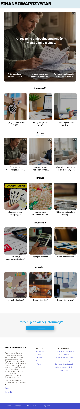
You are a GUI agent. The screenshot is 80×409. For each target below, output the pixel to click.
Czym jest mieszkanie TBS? (15, 123)
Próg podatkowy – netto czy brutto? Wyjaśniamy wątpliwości (16, 75)
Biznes (40, 133)
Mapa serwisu (32, 406)
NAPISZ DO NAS (40, 328)
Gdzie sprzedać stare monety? (65, 213)
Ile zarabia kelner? (40, 300)
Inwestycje (40, 222)
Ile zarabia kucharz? (15, 300)
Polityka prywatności (14, 406)
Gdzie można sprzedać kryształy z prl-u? (40, 213)
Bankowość (40, 88)
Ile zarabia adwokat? (65, 300)
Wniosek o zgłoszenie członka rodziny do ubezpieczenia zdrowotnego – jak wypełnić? (64, 75)
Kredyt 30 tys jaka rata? (40, 123)
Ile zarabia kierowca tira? (64, 358)
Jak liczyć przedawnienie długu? (15, 258)
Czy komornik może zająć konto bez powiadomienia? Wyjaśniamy (64, 367)
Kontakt (8, 392)
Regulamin (46, 406)
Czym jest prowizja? (40, 257)
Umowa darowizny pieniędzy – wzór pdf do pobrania (40, 75)
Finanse (40, 178)
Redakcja (9, 388)
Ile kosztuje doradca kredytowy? (65, 123)
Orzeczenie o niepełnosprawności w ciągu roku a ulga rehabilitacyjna (40, 41)
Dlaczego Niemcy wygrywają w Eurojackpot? (15, 213)
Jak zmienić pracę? (64, 361)
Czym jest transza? (65, 257)
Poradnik (40, 267)
